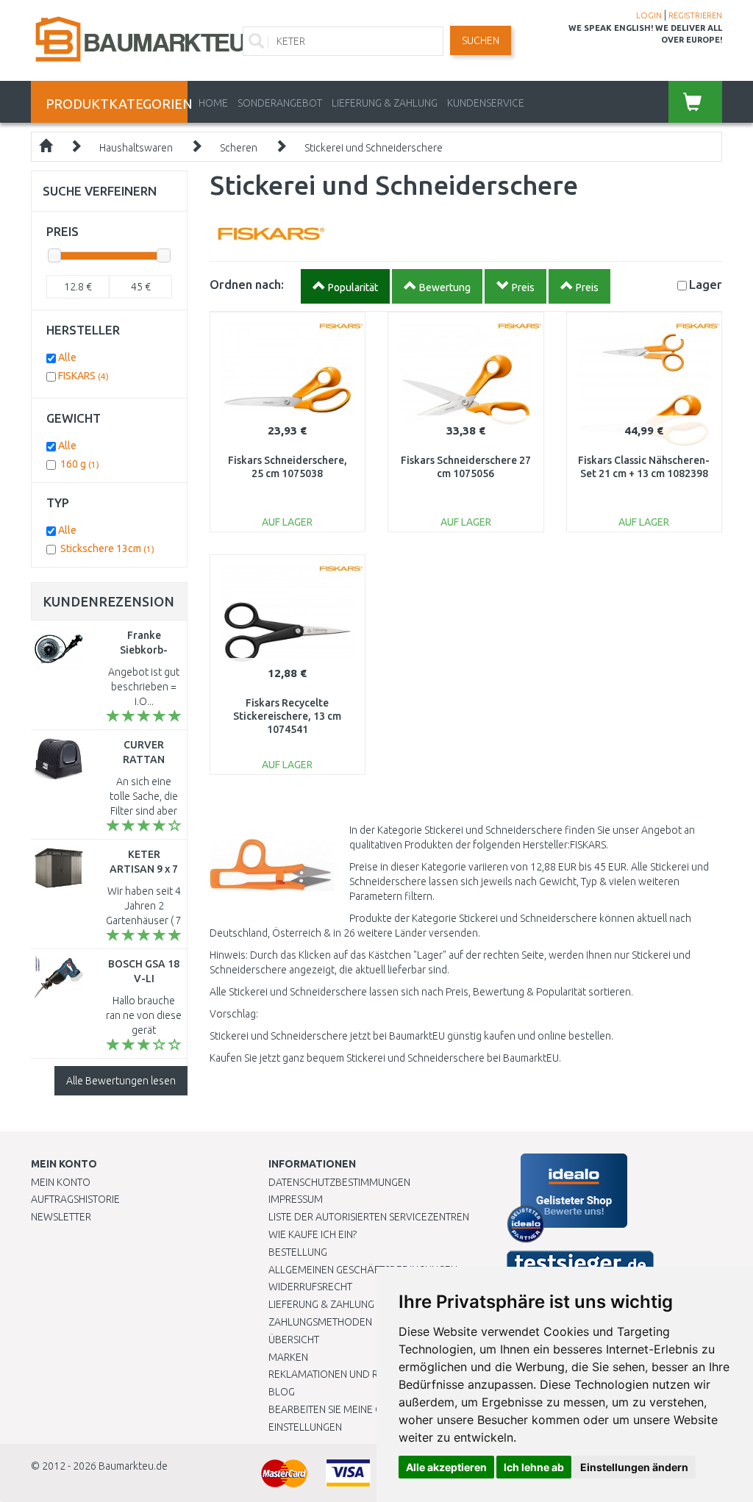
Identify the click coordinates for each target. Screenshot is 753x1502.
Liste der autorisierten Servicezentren (368, 1217)
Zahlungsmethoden (320, 1322)
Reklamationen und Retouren (345, 1374)
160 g (79, 464)
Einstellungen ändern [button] (634, 1467)
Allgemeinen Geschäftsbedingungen (362, 1270)
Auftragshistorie (75, 1199)
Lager (705, 284)
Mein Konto (60, 1182)
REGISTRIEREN (695, 15)
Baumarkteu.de (133, 1466)
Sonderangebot (280, 103)
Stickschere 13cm (107, 548)
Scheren (238, 148)
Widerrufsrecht (310, 1286)
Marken (288, 1357)
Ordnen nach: (247, 284)
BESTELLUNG (297, 1252)
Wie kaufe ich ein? (312, 1234)
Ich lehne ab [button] (534, 1467)
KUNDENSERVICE (485, 103)
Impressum (295, 1199)
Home (213, 103)
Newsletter (61, 1217)
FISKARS (83, 376)
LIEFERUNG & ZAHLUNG (385, 103)
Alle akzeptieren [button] (446, 1467)
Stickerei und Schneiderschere (373, 148)
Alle (67, 357)
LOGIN (649, 15)
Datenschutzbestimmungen (339, 1182)
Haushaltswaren (136, 148)
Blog (281, 1392)
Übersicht (293, 1339)
